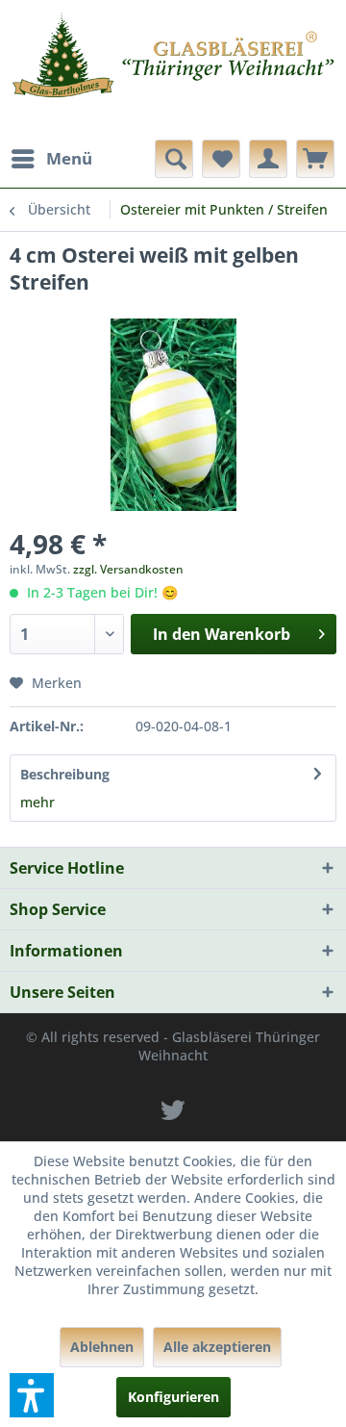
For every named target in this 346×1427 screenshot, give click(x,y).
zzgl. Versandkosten (128, 569)
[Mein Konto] (268, 159)
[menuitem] (51, 159)
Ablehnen (102, 1347)
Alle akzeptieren (217, 1347)
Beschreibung (65, 774)
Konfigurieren (173, 1397)
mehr (37, 802)
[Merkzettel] (221, 159)
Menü (69, 158)
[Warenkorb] (315, 159)
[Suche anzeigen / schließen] (174, 159)
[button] (32, 1395)
